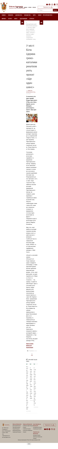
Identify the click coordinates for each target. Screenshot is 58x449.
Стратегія (31, 18)
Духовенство (18, 15)
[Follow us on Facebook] (49, 4)
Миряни (4, 18)
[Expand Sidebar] (22, 22)
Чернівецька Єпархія (37, 428)
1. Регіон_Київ (31, 27)
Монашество (27, 15)
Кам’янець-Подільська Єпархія (37, 437)
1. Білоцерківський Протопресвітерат (31, 24)
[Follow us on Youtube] (47, 4)
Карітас (32, 32)
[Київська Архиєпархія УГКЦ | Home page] (14, 7)
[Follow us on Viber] (57, 4)
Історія (10, 18)
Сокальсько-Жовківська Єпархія (27, 431)
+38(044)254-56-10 (6, 435)
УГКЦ (34, 39)
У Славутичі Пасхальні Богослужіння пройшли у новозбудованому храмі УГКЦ (35, 386)
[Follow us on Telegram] (54, 4)
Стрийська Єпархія (27, 428)
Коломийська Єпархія (37, 427)
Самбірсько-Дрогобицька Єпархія (28, 426)
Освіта (15, 18)
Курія (34, 15)
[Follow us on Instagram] (52, 4)
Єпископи (10, 15)
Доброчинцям (23, 18)
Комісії (39, 15)
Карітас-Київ (30, 34)
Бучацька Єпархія (36, 435)
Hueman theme (19, 446)
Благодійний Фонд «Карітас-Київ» (30, 31)
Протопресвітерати (47, 15)
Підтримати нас (47, 7)
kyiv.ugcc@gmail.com (6, 437)
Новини (4, 15)
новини (28, 36)
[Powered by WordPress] (7, 446)
